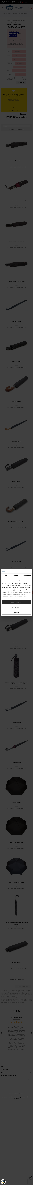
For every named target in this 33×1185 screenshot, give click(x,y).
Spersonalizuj (15, 607)
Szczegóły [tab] (15, 575)
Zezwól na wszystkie (16, 602)
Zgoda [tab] (5, 575)
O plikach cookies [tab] (26, 575)
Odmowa (16, 612)
